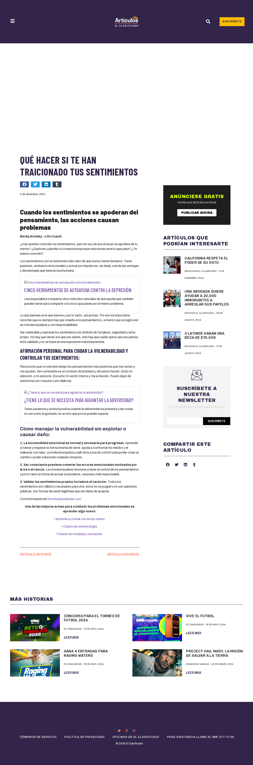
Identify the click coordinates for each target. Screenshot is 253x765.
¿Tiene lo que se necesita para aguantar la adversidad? (78, 400)
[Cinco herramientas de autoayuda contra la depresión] (62, 282)
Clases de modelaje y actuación (80, 534)
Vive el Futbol (200, 616)
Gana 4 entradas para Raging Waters (86, 653)
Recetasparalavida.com (64, 499)
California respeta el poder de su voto (206, 260)
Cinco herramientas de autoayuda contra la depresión (77, 290)
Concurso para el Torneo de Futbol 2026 (92, 618)
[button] (208, 22)
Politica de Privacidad (84, 737)
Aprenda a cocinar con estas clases (80, 519)
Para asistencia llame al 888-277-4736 (200, 737)
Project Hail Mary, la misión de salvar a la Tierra (214, 653)
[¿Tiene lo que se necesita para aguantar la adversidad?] (63, 392)
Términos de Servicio (38, 737)
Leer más (71, 637)
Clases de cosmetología (80, 526)
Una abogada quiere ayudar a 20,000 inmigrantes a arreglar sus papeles (207, 298)
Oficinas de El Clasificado (135, 737)
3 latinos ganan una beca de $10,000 (204, 335)
